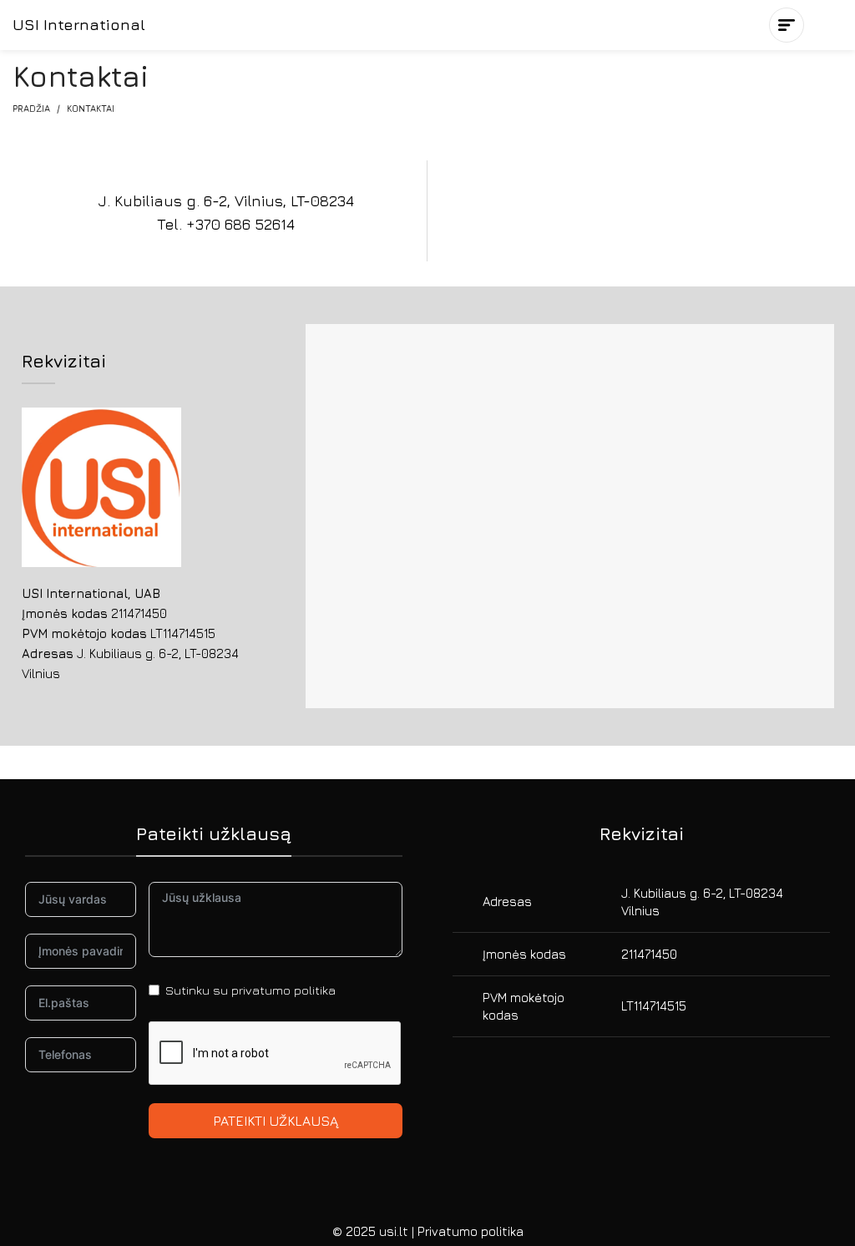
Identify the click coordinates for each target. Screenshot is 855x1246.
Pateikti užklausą (275, 1120)
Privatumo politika (470, 1231)
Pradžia (31, 108)
